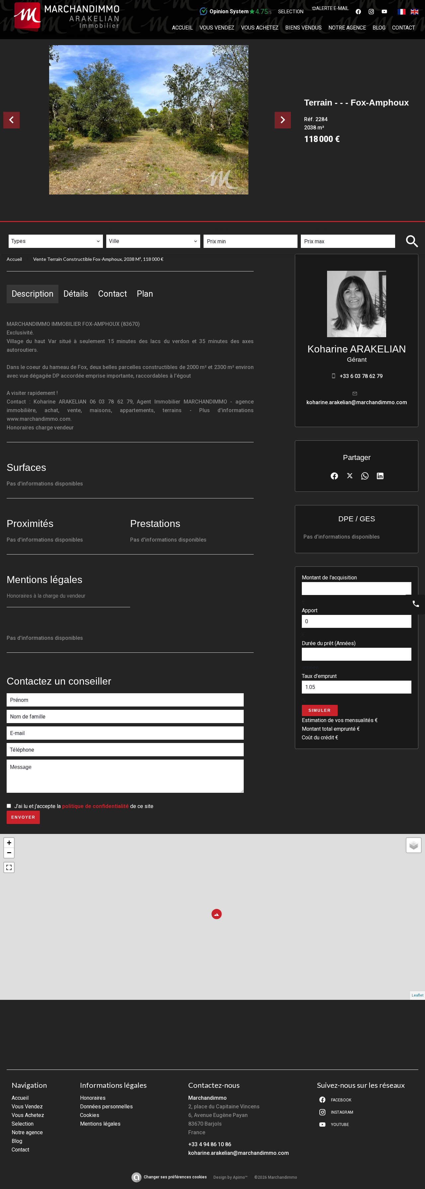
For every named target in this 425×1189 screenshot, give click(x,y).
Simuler (319, 710)
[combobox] (56, 241)
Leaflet (417, 995)
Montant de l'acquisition (329, 577)
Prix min (218, 230)
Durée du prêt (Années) (329, 643)
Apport (309, 610)
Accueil (14, 259)
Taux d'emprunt (319, 676)
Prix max (315, 230)
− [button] (9, 853)
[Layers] (413, 845)
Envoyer (23, 817)
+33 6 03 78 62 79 (361, 376)
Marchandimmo (207, 1098)
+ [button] (9, 843)
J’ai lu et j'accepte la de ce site (83, 806)
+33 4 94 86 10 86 (209, 1144)
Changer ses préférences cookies (175, 1177)
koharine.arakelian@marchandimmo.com (356, 402)
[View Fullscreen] (9, 867)
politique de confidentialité (95, 806)
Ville (117, 230)
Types (19, 230)
